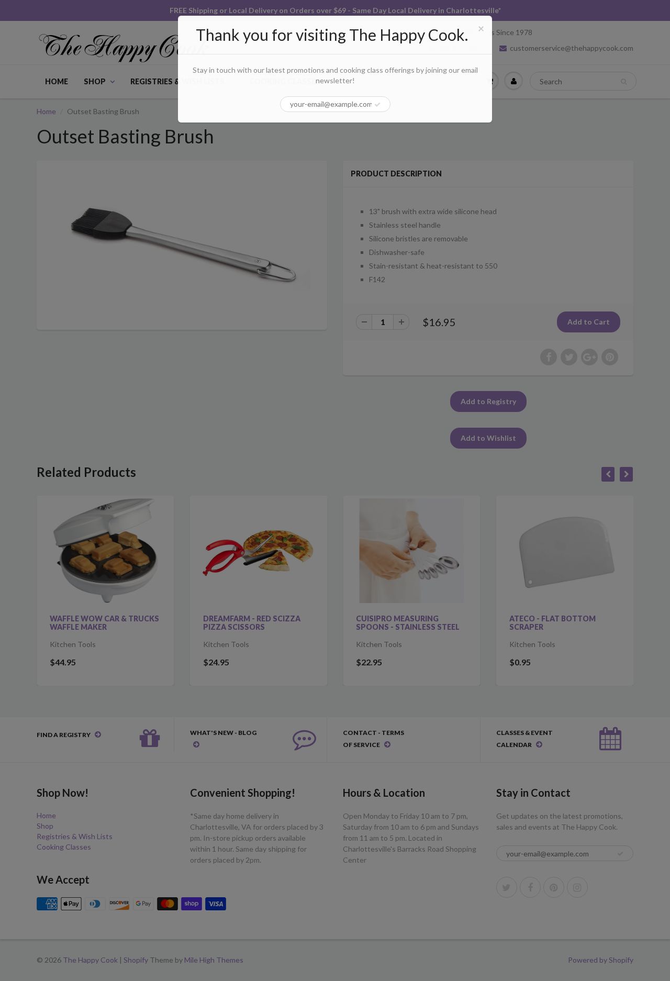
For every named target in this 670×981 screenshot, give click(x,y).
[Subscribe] (377, 104)
